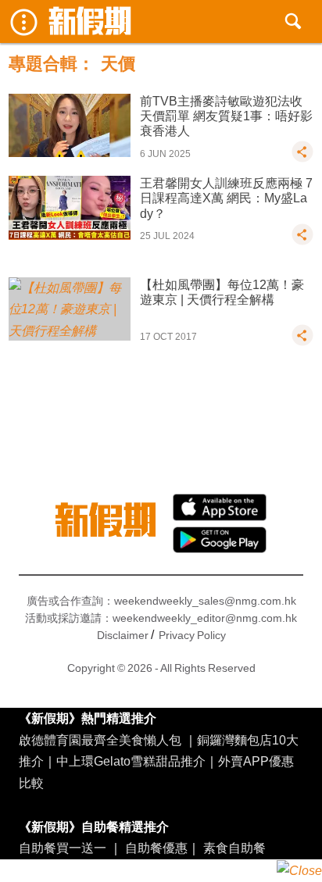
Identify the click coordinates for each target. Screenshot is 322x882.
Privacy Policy (192, 635)
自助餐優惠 (156, 848)
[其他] (302, 159)
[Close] (299, 870)
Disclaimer (122, 635)
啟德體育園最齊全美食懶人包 (100, 740)
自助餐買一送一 (62, 848)
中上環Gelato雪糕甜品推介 (131, 761)
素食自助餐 (234, 848)
